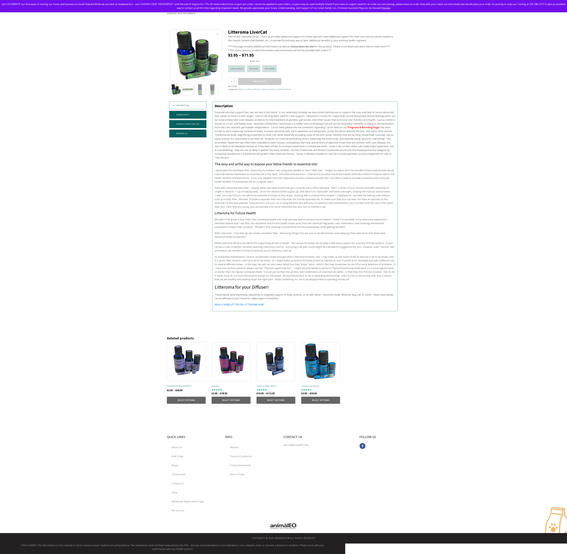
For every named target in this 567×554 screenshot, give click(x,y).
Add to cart (260, 81)
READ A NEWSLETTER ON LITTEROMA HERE (239, 304)
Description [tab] (182, 105)
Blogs (175, 465)
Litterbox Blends (284, 89)
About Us (177, 447)
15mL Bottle (269, 68)
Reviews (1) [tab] (181, 133)
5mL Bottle (253, 68)
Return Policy (237, 474)
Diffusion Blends (253, 89)
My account (178, 510)
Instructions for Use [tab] (187, 124)
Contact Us (178, 483)
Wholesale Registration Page (188, 501)
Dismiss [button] (386, 8)
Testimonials (179, 474)
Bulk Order (178, 456)
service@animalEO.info (296, 445)
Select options (186, 400)
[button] (217, 34)
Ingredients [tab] (182, 114)
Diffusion (242, 89)
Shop (174, 492)
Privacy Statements (240, 465)
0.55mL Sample (236, 68)
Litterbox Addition (268, 89)
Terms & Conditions (241, 456)
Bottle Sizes (255, 61)
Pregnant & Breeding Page (363, 127)
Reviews (234, 447)
